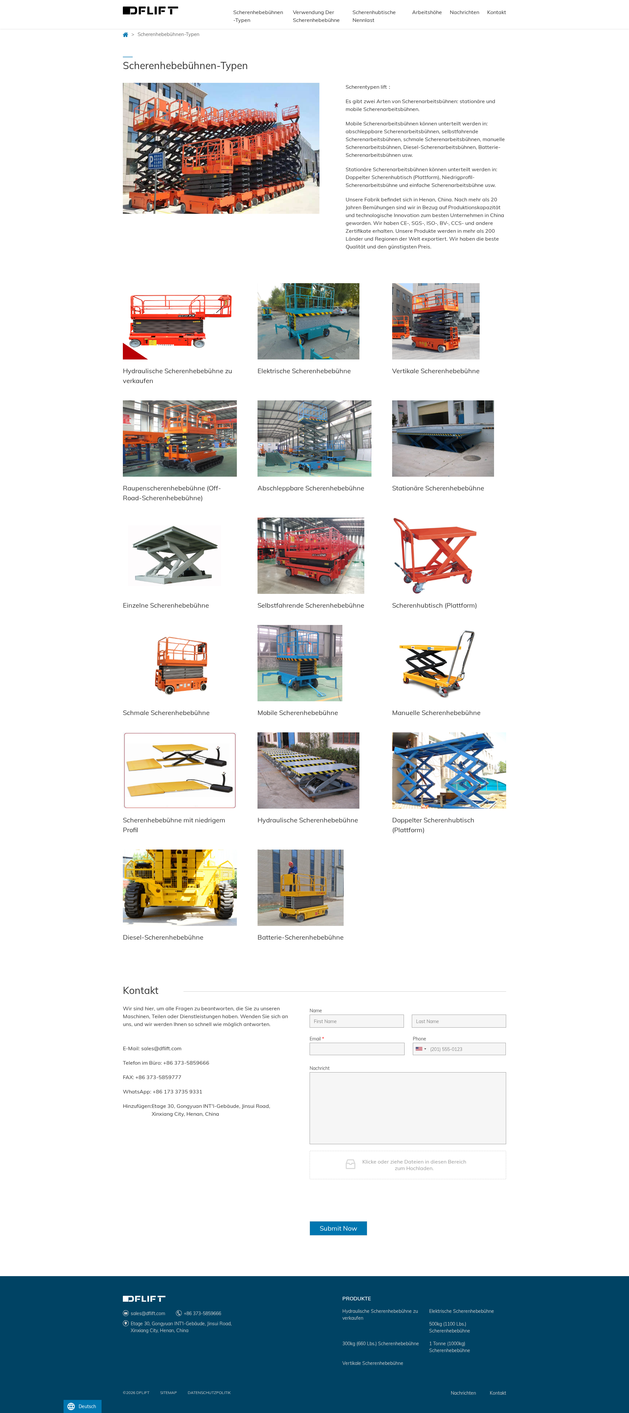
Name (316, 1011)
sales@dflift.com (161, 1048)
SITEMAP (168, 1392)
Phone (419, 1039)
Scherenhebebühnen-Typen (258, 16)
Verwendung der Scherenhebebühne (316, 16)
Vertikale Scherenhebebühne (372, 1363)
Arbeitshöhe (427, 12)
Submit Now (338, 1228)
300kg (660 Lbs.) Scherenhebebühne (380, 1344)
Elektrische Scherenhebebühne (461, 1311)
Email (317, 1039)
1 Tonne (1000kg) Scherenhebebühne (449, 1347)
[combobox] (420, 1049)
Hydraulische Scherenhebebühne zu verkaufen (380, 1314)
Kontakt (496, 12)
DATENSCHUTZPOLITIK (209, 1392)
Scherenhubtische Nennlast (374, 16)
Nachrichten (464, 12)
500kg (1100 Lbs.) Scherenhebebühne (449, 1327)
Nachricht (320, 1068)
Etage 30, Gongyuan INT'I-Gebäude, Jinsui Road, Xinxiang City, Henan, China (211, 1110)
